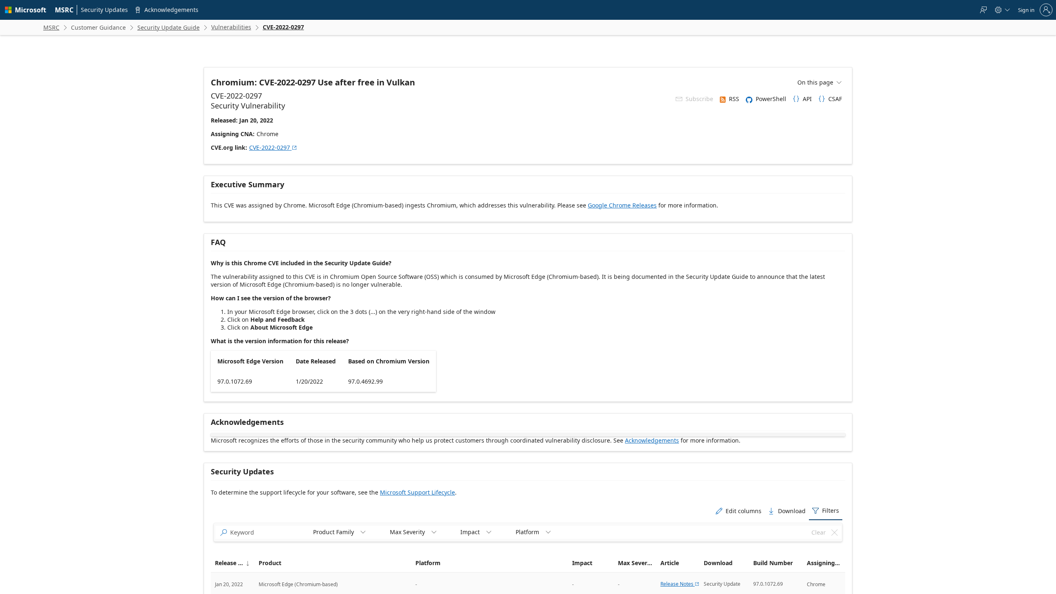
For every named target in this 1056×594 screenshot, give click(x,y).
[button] (233, 563)
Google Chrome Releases (622, 205)
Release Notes (680, 583)
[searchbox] (266, 532)
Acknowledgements (652, 440)
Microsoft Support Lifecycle (417, 492)
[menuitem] (64, 10)
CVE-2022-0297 (273, 147)
